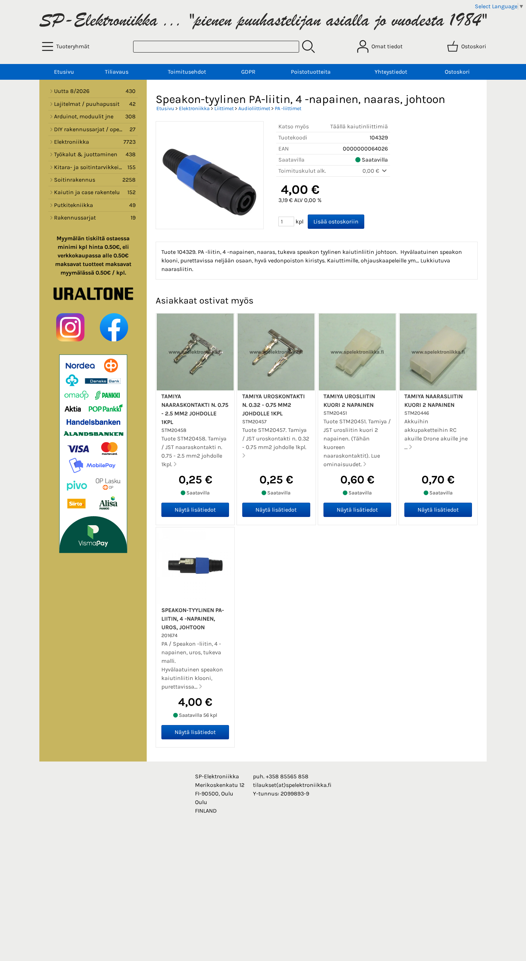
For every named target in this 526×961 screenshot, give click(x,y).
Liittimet (224, 108)
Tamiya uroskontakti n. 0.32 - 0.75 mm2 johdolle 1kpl (273, 405)
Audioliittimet (254, 108)
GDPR (248, 71)
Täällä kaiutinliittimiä (359, 126)
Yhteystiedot (391, 71)
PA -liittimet (288, 108)
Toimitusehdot (187, 71)
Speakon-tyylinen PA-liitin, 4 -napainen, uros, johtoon (192, 619)
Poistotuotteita (311, 71)
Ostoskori (457, 71)
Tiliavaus (116, 71)
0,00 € (371, 170)
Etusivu (64, 71)
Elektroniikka (194, 108)
